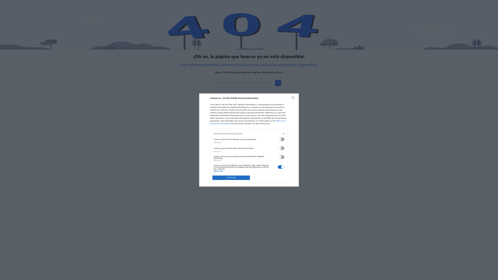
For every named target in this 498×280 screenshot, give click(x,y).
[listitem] (249, 133)
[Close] (293, 98)
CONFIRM (231, 178)
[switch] (281, 139)
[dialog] (249, 140)
